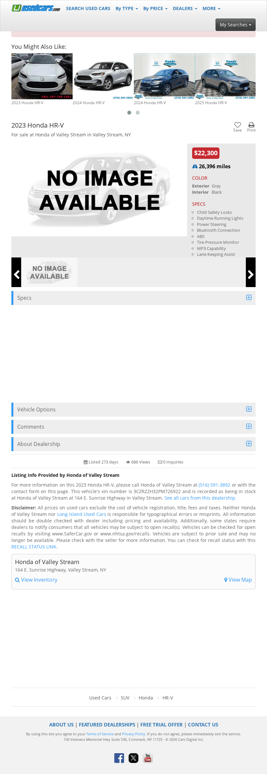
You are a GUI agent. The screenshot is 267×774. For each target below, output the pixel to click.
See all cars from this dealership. (200, 498)
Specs (24, 297)
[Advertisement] (133, 353)
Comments (30, 426)
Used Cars (100, 698)
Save (237, 129)
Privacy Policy (133, 734)
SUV (125, 698)
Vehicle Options (36, 409)
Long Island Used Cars (81, 514)
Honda (146, 698)
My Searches (234, 24)
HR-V (167, 698)
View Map (239, 579)
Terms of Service (100, 734)
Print (251, 129)
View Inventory (38, 579)
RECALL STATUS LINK (33, 547)
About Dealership (38, 444)
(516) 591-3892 (214, 485)
